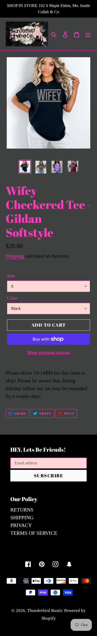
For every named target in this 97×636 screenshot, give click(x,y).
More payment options (48, 352)
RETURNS (21, 510)
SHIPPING (21, 517)
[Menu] (88, 33)
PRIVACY (21, 525)
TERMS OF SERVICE (33, 533)
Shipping (15, 256)
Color (12, 298)
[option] (25, 166)
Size (11, 275)
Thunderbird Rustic (45, 610)
